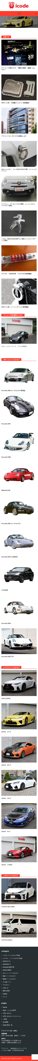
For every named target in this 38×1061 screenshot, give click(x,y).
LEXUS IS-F (5, 831)
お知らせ (6, 64)
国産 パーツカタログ (9, 976)
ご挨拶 (5, 1019)
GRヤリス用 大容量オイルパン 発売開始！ (15, 103)
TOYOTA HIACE (6, 940)
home (5, 1007)
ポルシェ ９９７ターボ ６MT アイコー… (16, 346)
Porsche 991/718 (9, 653)
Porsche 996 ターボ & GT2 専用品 (13, 391)
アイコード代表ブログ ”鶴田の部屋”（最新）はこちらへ (18, 69)
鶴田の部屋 (6, 342)
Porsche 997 (6, 424)
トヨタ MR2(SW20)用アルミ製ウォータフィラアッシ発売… (18, 239)
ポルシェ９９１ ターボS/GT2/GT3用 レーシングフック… (18, 170)
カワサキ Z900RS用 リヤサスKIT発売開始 (16, 274)
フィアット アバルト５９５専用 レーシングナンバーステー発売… (18, 205)
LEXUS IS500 (5, 698)
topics (5, 994)
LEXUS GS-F (6, 798)
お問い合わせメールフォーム (12, 1016)
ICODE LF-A (6, 24)
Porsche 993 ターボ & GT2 (10, 524)
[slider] (19, 23)
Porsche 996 (6, 457)
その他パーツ (7, 982)
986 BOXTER (5, 490)
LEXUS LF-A (7, 728)
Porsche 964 (6, 623)
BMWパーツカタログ (9, 979)
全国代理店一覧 (7, 1025)
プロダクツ (6, 985)
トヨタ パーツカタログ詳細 (10, 903)
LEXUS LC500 (6, 865)
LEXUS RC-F (6, 765)
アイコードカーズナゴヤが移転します (13, 136)
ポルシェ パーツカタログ (10, 387)
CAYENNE (4, 590)
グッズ (5, 997)
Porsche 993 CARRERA (9, 557)
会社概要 (5, 1022)
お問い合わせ (7, 1013)
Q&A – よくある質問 (9, 1010)
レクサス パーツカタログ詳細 (11, 695)
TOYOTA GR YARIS (8, 907)
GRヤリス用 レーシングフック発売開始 (15, 307)
